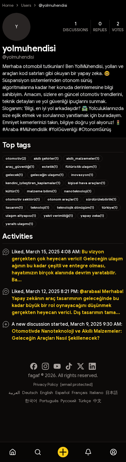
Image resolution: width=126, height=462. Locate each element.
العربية (14, 392)
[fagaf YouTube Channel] (57, 366)
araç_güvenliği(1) (20, 166)
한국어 (31, 400)
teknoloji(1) (39, 207)
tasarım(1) (14, 207)
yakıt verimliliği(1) (58, 215)
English (46, 392)
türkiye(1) (110, 207)
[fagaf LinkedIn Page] (92, 366)
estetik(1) (50, 166)
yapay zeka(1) (92, 215)
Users (26, 5)
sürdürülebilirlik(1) (101, 199)
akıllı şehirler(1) (46, 158)
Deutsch (30, 392)
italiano (96, 392)
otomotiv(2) (16, 158)
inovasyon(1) (82, 174)
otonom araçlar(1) (62, 199)
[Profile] (113, 452)
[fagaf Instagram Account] (45, 366)
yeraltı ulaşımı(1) (19, 224)
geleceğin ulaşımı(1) (47, 174)
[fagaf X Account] (80, 366)
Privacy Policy (45, 384)
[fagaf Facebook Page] (33, 366)
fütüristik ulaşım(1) (81, 166)
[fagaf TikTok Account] (68, 366)
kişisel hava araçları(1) (86, 183)
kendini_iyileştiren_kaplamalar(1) (33, 183)
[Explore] (37, 452)
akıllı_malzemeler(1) (82, 158)
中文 (97, 400)
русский (68, 400)
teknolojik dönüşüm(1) (75, 207)
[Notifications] (88, 452)
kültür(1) (12, 191)
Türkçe (85, 400)
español (62, 392)
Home (7, 5)
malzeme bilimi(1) (42, 191)
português (49, 400)
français (79, 392)
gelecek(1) (14, 174)
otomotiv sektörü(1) (23, 199)
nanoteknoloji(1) (77, 191)
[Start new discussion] (63, 452)
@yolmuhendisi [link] (53, 5)
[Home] (12, 452)
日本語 (111, 392)
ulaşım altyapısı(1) (21, 215)
